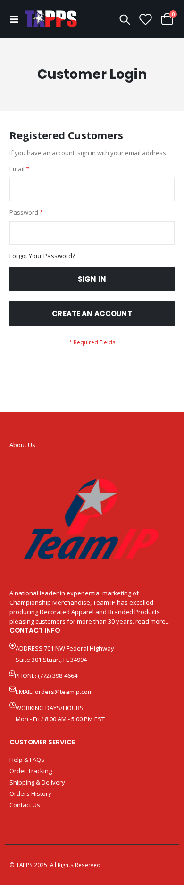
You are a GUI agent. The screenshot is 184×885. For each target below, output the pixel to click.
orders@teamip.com (64, 691)
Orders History (30, 793)
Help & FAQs (26, 759)
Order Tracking (30, 771)
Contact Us (24, 805)
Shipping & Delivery (37, 782)
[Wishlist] (145, 19)
